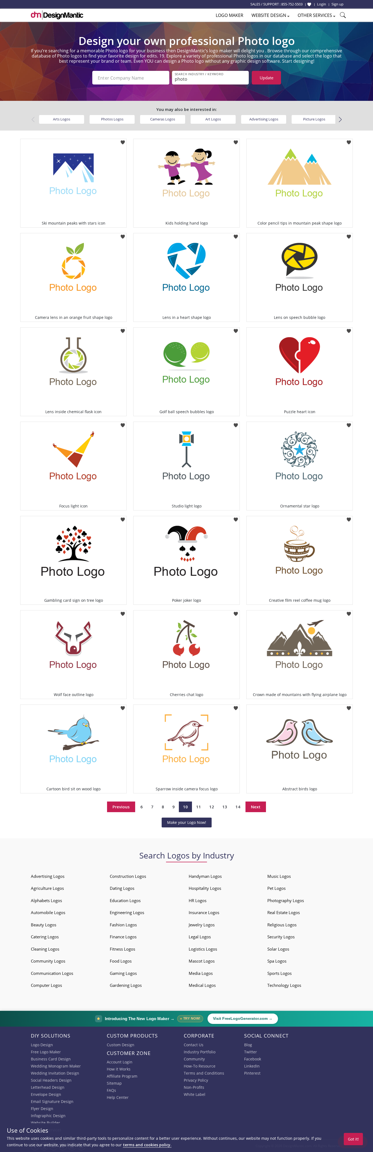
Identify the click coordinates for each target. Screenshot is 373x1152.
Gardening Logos (126, 985)
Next (255, 806)
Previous (121, 806)
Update (266, 77)
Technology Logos (284, 985)
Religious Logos (282, 924)
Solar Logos (278, 949)
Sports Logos (279, 973)
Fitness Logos (122, 949)
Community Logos (48, 961)
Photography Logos (285, 900)
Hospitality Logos (205, 888)
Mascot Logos (202, 961)
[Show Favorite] (309, 4)
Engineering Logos (127, 912)
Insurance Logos (204, 912)
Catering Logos (45, 936)
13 (224, 806)
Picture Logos (314, 119)
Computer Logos (46, 985)
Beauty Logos (43, 924)
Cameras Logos (162, 119)
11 (198, 806)
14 (237, 806)
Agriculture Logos (47, 888)
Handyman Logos (205, 876)
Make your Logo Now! (186, 822)
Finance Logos (123, 936)
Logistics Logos (203, 949)
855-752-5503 (292, 4)
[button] (340, 119)
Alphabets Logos (46, 900)
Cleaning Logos (45, 949)
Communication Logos (52, 973)
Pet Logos (276, 888)
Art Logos (213, 119)
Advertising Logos (263, 119)
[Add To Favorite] (122, 140)
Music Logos (279, 876)
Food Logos (121, 961)
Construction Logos (128, 876)
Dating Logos (122, 888)
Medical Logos (202, 985)
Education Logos (125, 900)
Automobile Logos (48, 912)
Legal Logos (200, 936)
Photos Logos (112, 119)
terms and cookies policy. (147, 1144)
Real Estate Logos (283, 912)
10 (185, 806)
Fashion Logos (123, 924)
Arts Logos (61, 119)
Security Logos (281, 936)
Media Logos (201, 973)
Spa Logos (276, 961)
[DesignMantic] (57, 15)
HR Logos (197, 900)
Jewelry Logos (202, 924)
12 (211, 806)
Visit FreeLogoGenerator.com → (243, 1019)
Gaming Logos (123, 973)
